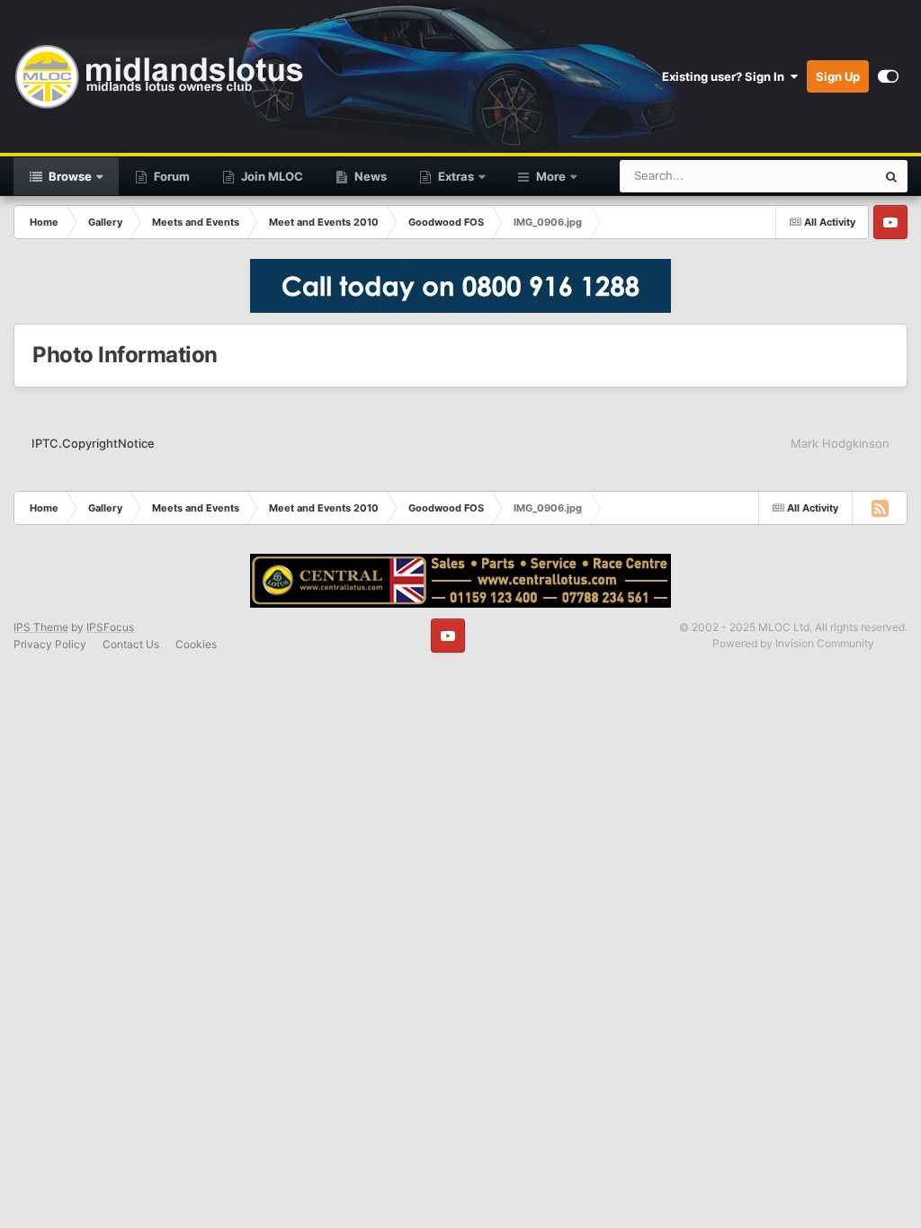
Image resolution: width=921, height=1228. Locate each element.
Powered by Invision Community (793, 643)
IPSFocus (110, 627)
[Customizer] (888, 76)
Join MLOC (270, 176)
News (369, 176)
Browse (69, 176)
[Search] (891, 176)
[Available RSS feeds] (880, 508)
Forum (170, 176)
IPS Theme (40, 627)
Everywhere (821, 175)
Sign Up (838, 76)
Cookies (196, 644)
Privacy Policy (49, 644)
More (550, 176)
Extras (454, 176)
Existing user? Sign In (726, 76)
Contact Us (131, 644)
